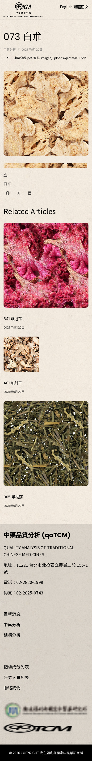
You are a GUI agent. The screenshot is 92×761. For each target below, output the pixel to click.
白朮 (7, 184)
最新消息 (12, 614)
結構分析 (12, 635)
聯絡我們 (12, 687)
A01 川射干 (13, 383)
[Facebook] (8, 193)
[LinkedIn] (30, 193)
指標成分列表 (16, 666)
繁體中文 (80, 6)
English (66, 6)
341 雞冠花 (13, 318)
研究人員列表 (16, 677)
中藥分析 (10, 49)
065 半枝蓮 (13, 497)
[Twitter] (19, 193)
